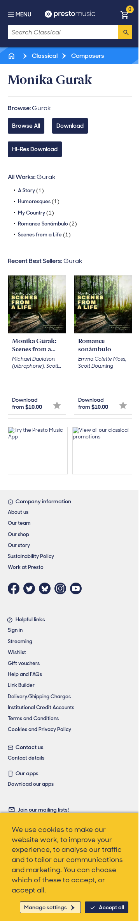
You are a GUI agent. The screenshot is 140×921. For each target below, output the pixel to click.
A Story (31, 190)
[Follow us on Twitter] (31, 588)
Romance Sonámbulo (47, 223)
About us (18, 512)
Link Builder (21, 685)
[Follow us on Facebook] (15, 588)
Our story (19, 545)
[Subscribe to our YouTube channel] (78, 588)
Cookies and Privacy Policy (39, 729)
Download (70, 126)
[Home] (12, 56)
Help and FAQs (25, 674)
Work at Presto (26, 567)
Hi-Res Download (35, 149)
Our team (19, 523)
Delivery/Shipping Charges (39, 696)
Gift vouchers (24, 663)
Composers (87, 56)
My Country (36, 212)
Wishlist (17, 652)
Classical (44, 56)
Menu (23, 14)
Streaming (20, 641)
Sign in (15, 630)
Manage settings (45, 907)
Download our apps (31, 784)
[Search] (125, 32)
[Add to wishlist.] (57, 405)
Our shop (18, 534)
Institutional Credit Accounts (41, 707)
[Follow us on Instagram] (62, 588)
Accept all (111, 907)
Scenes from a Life (44, 234)
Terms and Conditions (33, 718)
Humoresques (39, 201)
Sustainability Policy (31, 556)
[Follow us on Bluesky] (46, 588)
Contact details (26, 758)
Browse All (26, 126)
